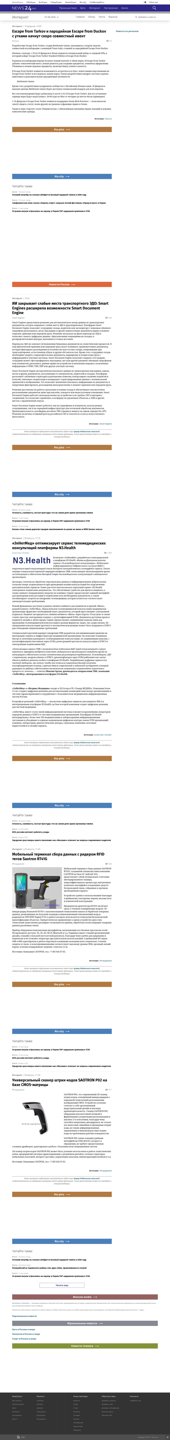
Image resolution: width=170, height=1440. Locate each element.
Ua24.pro (40, 1408)
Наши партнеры (80, 1396)
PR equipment (18, 864)
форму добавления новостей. (87, 431)
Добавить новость (109, 1400)
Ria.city (83, 2)
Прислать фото (107, 1412)
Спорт (75, 1408)
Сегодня (76, 1415)
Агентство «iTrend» (20, 553)
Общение (77, 1430)
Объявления (78, 1422)
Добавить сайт (107, 1404)
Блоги (124, 8)
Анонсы (76, 1419)
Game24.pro (70, 2)
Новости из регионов (127, 31)
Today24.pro (56, 2)
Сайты (75, 1404)
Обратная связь (108, 1396)
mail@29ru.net (135, 1400)
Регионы (76, 1412)
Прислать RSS (107, 1415)
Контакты (134, 1396)
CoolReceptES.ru (97, 2)
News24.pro (17, 2)
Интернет (94, 8)
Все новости (17, 1400)
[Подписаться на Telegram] (145, 2)
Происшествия (68, 8)
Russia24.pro (41, 1419)
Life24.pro (30, 2)
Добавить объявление (110, 1408)
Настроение (111, 8)
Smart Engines (18, 317)
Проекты (40, 1396)
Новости (76, 1400)
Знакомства (78, 1426)
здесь (142, 1310)
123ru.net (153, 2)
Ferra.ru (15, 41)
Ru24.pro (43, 2)
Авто (82, 8)
